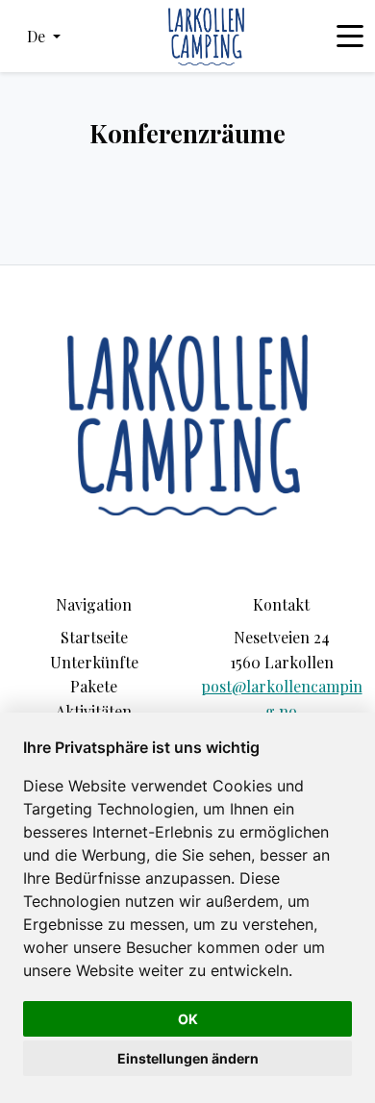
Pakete (93, 686)
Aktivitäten (94, 711)
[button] (44, 36)
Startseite (94, 637)
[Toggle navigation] (350, 36)
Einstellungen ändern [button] (188, 1058)
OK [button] (188, 1019)
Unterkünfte (94, 662)
